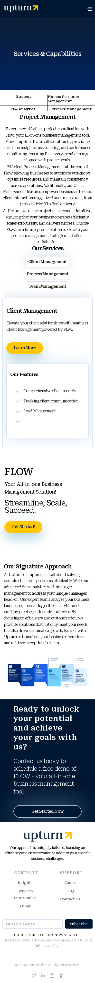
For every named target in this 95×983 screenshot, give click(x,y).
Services (25, 891)
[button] (90, 8)
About (24, 906)
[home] (19, 8)
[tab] (24, 100)
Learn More (25, 348)
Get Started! (23, 527)
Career (70, 883)
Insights (25, 883)
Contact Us (70, 899)
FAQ (70, 891)
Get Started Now (47, 811)
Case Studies (25, 898)
